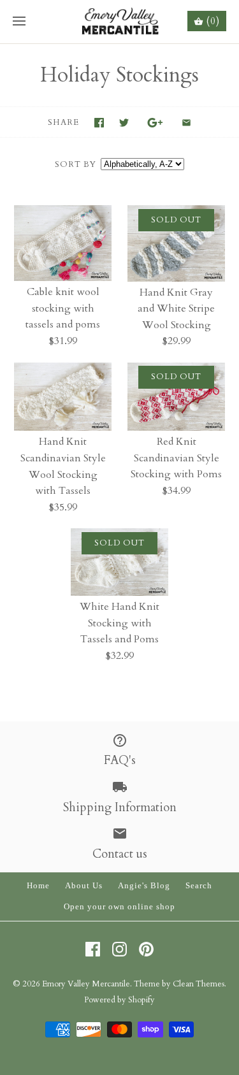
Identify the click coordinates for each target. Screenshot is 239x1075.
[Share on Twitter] (124, 122)
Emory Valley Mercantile (86, 984)
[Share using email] (186, 122)
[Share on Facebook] (99, 122)
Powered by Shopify (119, 1000)
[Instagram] (119, 949)
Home (38, 885)
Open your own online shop (119, 906)
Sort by (75, 164)
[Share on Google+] (155, 122)
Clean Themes (198, 984)
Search (198, 885)
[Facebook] (92, 949)
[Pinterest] (146, 949)
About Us (84, 885)
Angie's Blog (144, 885)
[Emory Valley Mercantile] (119, 21)
